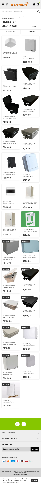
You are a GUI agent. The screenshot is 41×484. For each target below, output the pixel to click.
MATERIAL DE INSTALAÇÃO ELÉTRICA (16, 17)
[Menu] (3, 4)
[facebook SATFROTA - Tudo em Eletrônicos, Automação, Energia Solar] (24, 424)
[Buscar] (38, 12)
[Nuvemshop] (20, 475)
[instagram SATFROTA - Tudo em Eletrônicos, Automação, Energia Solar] (17, 424)
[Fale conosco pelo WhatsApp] (7, 5)
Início (3, 17)
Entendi (34, 480)
